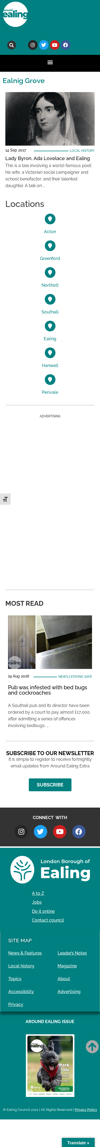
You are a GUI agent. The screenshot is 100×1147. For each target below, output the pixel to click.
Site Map (20, 940)
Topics (14, 978)
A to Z (38, 893)
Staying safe (81, 677)
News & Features (25, 953)
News (63, 677)
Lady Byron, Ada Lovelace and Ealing (47, 158)
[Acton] (50, 219)
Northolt (50, 285)
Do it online (43, 911)
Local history (82, 151)
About (64, 978)
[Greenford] (50, 245)
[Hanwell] (50, 352)
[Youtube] (54, 45)
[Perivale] (50, 379)
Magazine (67, 965)
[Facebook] (65, 45)
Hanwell (50, 365)
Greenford (50, 258)
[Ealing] (50, 326)
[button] (11, 45)
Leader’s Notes (72, 953)
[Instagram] (33, 45)
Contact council (48, 920)
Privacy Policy (86, 1110)
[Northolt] (50, 272)
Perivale (50, 392)
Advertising (69, 991)
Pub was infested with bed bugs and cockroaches (47, 690)
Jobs (37, 902)
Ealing (50, 338)
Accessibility (21, 991)
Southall (50, 312)
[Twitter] (44, 45)
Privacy (15, 1004)
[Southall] (50, 299)
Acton (50, 231)
